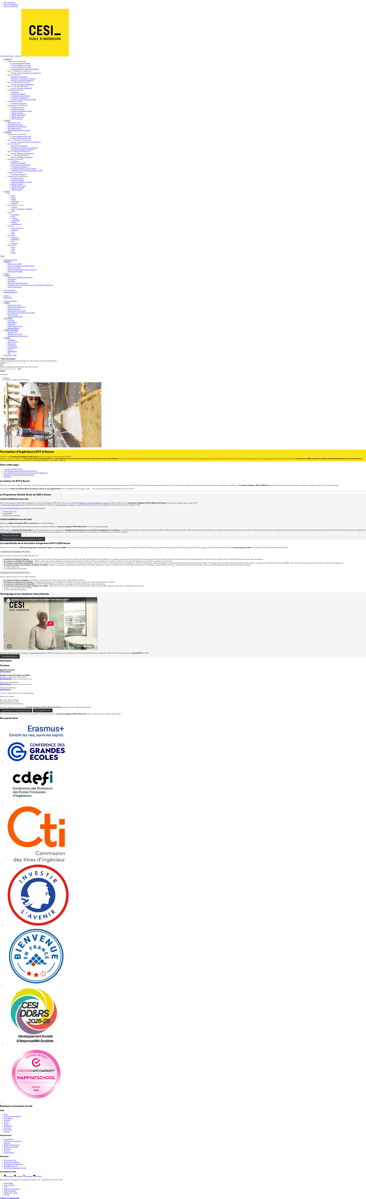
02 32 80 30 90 (5, 679)
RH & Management (10, 1166)
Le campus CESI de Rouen (9, 508)
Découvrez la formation (10, 535)
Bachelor (7, 1143)
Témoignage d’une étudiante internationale (19, 475)
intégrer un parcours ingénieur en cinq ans (94, 503)
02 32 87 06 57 (5, 684)
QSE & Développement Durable (15, 1168)
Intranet (6, 1132)
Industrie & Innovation (11, 1162)
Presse (6, 1124)
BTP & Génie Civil (10, 1160)
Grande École (9, 1139)
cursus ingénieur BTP (36, 653)
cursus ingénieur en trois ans (65, 505)
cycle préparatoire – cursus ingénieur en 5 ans (16, 710)
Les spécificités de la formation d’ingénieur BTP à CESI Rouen (26, 473)
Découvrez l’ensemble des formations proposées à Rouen (22, 539)
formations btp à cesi (9, 656)
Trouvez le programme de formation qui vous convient (19, 367)
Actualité (7, 1120)
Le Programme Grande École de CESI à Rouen (20, 471)
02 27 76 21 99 (5, 690)
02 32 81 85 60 (5, 672)
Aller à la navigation (11, 4)
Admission (7, 477)
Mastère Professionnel (12, 1145)
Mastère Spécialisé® (11, 1147)
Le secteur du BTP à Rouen (13, 469)
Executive (7, 1149)
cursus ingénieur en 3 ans (43, 710)
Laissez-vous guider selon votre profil (13, 361)
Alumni (6, 1122)
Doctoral (7, 1151)
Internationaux (9, 1152)
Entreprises (8, 1126)
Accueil (6, 378)
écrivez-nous (28, 693)
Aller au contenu (9, 2)
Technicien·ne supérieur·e (13, 1141)
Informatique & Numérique (13, 1164)
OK (2, 365)
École (6, 1114)
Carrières (7, 1128)
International (8, 1118)
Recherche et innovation (12, 1116)
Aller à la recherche (11, 6)
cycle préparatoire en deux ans (13, 505)
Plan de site (8, 1130)
